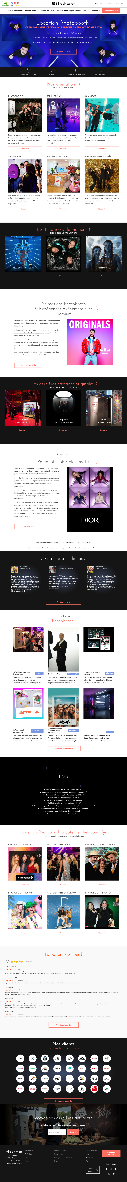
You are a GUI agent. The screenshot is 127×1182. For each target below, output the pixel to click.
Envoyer (73, 1132)
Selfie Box (35, 11)
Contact (88, 1161)
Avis (87, 1154)
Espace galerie (90, 1170)
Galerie (117, 4)
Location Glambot (60, 1151)
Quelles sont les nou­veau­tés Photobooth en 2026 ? (64, 795)
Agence (108, 4)
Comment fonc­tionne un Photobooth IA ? (64, 814)
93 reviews (28, 962)
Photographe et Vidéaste (63, 1158)
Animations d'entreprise (91, 11)
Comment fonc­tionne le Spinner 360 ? (64, 798)
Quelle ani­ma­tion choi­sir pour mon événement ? (64, 789)
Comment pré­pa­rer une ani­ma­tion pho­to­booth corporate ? (64, 792)
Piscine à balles (57, 11)
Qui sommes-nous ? (92, 1151)
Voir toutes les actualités (63, 749)
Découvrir (25, 149)
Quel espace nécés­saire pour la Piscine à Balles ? (64, 800)
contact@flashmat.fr (14, 1163)
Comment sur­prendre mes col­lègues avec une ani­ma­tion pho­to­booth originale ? (64, 806)
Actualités (98, 4)
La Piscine (28, 1158)
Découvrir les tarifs (28, 365)
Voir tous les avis (63, 602)
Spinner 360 (45, 11)
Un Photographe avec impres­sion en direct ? (64, 803)
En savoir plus (28, 526)
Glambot (27, 11)
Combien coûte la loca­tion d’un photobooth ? (64, 811)
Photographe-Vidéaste (72, 11)
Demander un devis (111, 11)
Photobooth (29, 1151)
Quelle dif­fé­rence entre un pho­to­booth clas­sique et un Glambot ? (64, 808)
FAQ (56, 1161)
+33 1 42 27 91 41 (13, 1160)
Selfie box (28, 1154)
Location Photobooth (15, 11)
